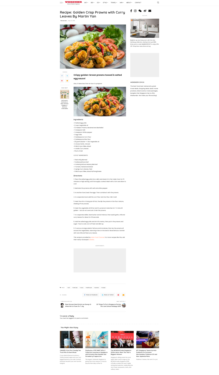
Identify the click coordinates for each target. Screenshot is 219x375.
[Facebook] (62, 76)
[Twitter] (67, 76)
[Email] (67, 81)
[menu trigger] (62, 2)
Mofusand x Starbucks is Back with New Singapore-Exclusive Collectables (64, 104)
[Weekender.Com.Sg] (73, 2)
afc (69, 287)
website (91, 240)
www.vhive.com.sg (145, 46)
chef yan (75, 287)
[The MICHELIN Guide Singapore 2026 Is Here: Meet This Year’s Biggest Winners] (122, 339)
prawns (97, 287)
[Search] (158, 2)
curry (82, 287)
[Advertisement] (100, 260)
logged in (72, 318)
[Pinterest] (62, 81)
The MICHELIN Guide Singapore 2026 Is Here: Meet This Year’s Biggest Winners (121, 352)
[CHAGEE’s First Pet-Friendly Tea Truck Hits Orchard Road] (71, 339)
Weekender (63, 20)
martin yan (89, 287)
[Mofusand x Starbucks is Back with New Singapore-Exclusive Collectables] (64, 94)
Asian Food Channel (97, 237)
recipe (103, 287)
